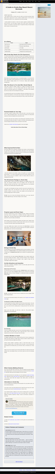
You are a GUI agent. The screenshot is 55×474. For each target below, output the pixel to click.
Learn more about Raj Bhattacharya (11, 408)
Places (30, 1)
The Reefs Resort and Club (15, 393)
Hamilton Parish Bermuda (13, 124)
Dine (26, 1)
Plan (33, 1)
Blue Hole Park (16, 376)
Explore (20, 1)
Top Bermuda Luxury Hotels (14, 419)
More (35, 1)
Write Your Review (19, 461)
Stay (23, 1)
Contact (39, 1)
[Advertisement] (19, 33)
